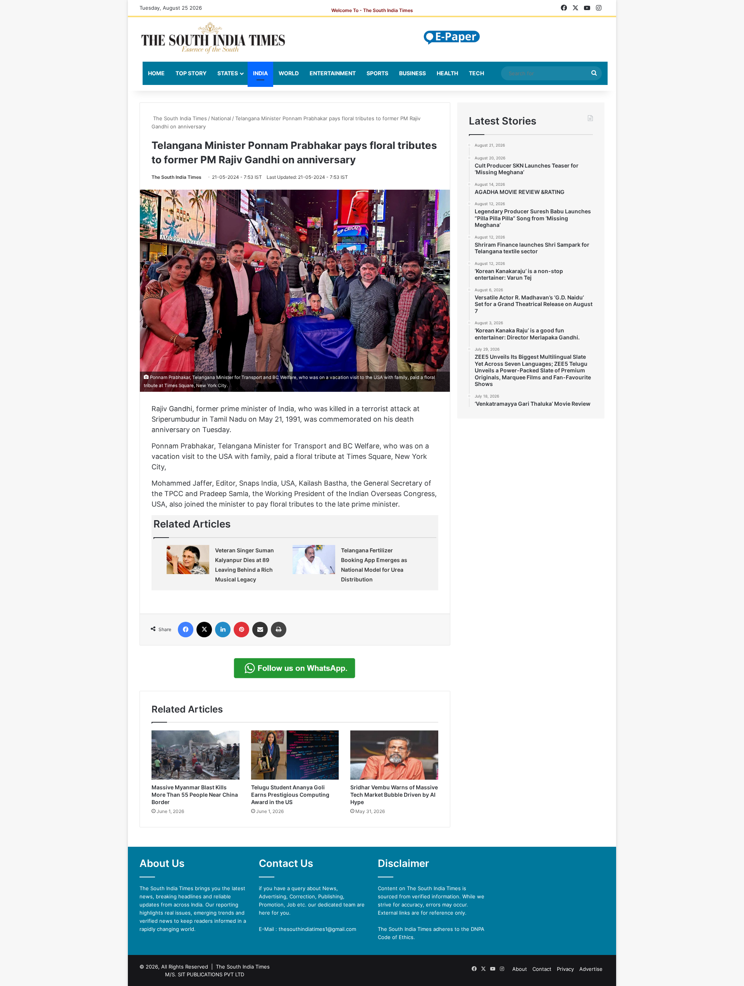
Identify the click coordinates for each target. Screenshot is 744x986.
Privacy (565, 969)
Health (447, 73)
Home (156, 73)
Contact (541, 969)
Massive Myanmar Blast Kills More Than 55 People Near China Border (195, 794)
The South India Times (179, 118)
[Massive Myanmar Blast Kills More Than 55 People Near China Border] (195, 755)
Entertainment (333, 73)
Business (412, 73)
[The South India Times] (213, 37)
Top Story (191, 73)
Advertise (591, 969)
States (227, 73)
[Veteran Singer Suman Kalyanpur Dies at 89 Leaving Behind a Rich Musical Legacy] (188, 559)
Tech (476, 73)
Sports (377, 73)
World (289, 73)
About (519, 969)
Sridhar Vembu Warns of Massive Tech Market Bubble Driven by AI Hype (394, 794)
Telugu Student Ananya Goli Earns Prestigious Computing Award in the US (290, 794)
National (221, 118)
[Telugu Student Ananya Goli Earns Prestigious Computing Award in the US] (295, 755)
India (260, 73)
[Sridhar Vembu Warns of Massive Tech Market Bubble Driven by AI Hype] (394, 755)
